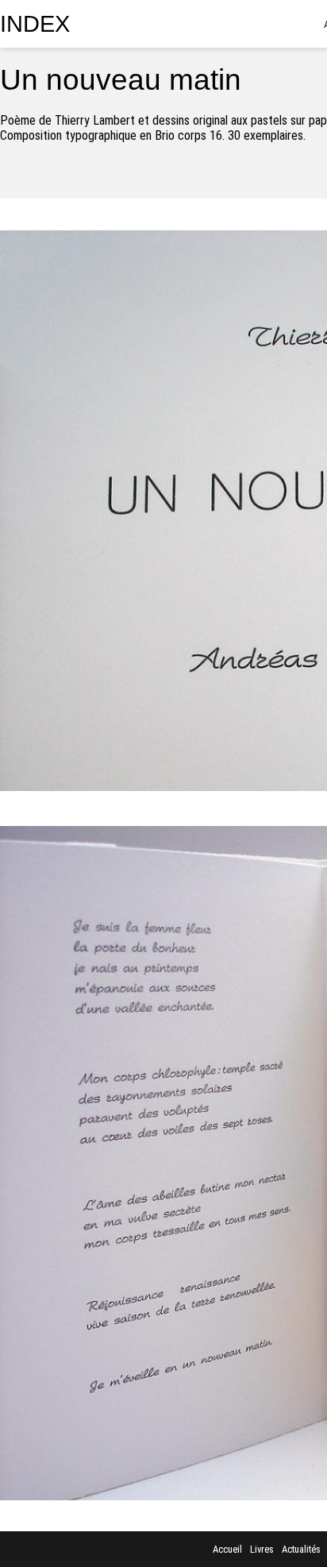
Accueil (227, 1549)
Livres (262, 1549)
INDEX (35, 24)
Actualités (301, 1549)
